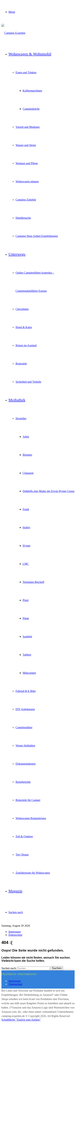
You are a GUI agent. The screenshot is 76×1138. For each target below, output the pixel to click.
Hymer (26, 545)
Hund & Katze (24, 327)
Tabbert (27, 654)
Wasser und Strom (26, 145)
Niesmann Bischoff (33, 581)
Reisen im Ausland (26, 345)
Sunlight (27, 636)
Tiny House (22, 854)
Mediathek (16, 400)
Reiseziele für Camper (28, 800)
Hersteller (21, 418)
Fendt (26, 509)
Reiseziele (21, 363)
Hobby (26, 527)
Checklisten (22, 309)
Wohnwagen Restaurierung (31, 818)
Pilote (26, 618)
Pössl (25, 600)
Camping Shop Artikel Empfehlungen (37, 235)
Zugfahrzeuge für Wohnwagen (33, 872)
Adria (26, 436)
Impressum (14, 931)
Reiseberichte (23, 781)
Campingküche (31, 108)
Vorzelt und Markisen (28, 126)
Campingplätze (24, 727)
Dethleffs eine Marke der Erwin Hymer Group (48, 491)
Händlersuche (23, 217)
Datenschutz (15, 934)
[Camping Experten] (13, 32)
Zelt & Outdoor (24, 836)
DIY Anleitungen (25, 709)
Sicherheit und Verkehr (28, 381)
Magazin (15, 891)
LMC (26, 563)
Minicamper (29, 672)
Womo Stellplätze (25, 745)
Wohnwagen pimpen (27, 181)
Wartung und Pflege (27, 163)
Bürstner (27, 454)
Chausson (28, 472)
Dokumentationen (26, 763)
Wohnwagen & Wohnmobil (29, 54)
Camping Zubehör (26, 199)
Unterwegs (16, 254)
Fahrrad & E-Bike (26, 691)
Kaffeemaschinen (32, 90)
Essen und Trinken (26, 72)
